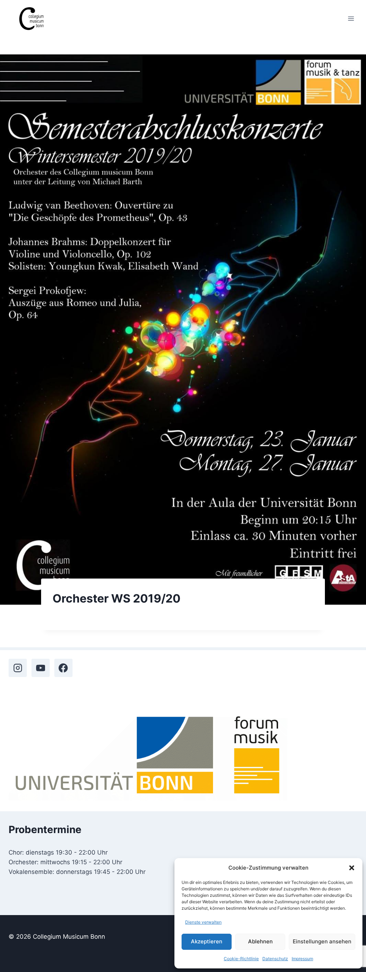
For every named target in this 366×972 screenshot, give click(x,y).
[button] (351, 867)
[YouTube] (40, 668)
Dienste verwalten (203, 922)
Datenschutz (275, 958)
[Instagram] (18, 668)
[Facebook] (63, 668)
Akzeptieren (206, 941)
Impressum (302, 958)
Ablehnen (260, 941)
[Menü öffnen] (350, 18)
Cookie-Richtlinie (241, 958)
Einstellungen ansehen (322, 941)
